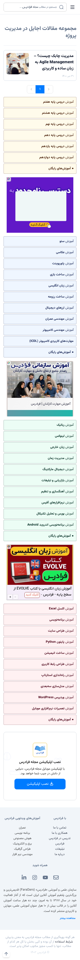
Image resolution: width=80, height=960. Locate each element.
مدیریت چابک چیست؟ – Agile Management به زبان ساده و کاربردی (54, 62)
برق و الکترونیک (22, 843)
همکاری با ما (60, 833)
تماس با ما (59, 827)
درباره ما (60, 854)
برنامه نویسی (22, 833)
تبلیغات (59, 849)
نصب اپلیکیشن (38, 784)
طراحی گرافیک (22, 849)
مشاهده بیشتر (68, 918)
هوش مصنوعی (22, 838)
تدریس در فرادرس (59, 838)
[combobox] (32, 7)
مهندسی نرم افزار (22, 854)
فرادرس (59, 843)
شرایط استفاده (64, 941)
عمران (22, 827)
